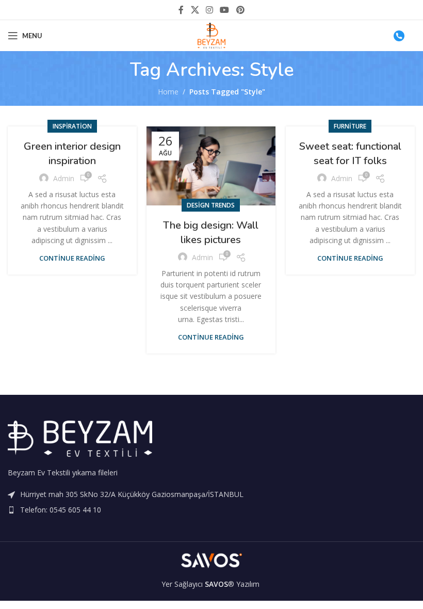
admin (63, 178)
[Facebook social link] (181, 10)
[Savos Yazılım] (211, 560)
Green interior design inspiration (72, 153)
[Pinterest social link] (240, 10)
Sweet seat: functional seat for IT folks (350, 153)
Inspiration (72, 126)
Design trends (211, 205)
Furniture (350, 126)
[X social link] (194, 10)
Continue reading (72, 258)
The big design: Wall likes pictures (210, 232)
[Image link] (80, 438)
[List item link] (211, 510)
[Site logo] (212, 35)
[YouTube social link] (225, 10)
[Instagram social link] (209, 10)
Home (168, 92)
